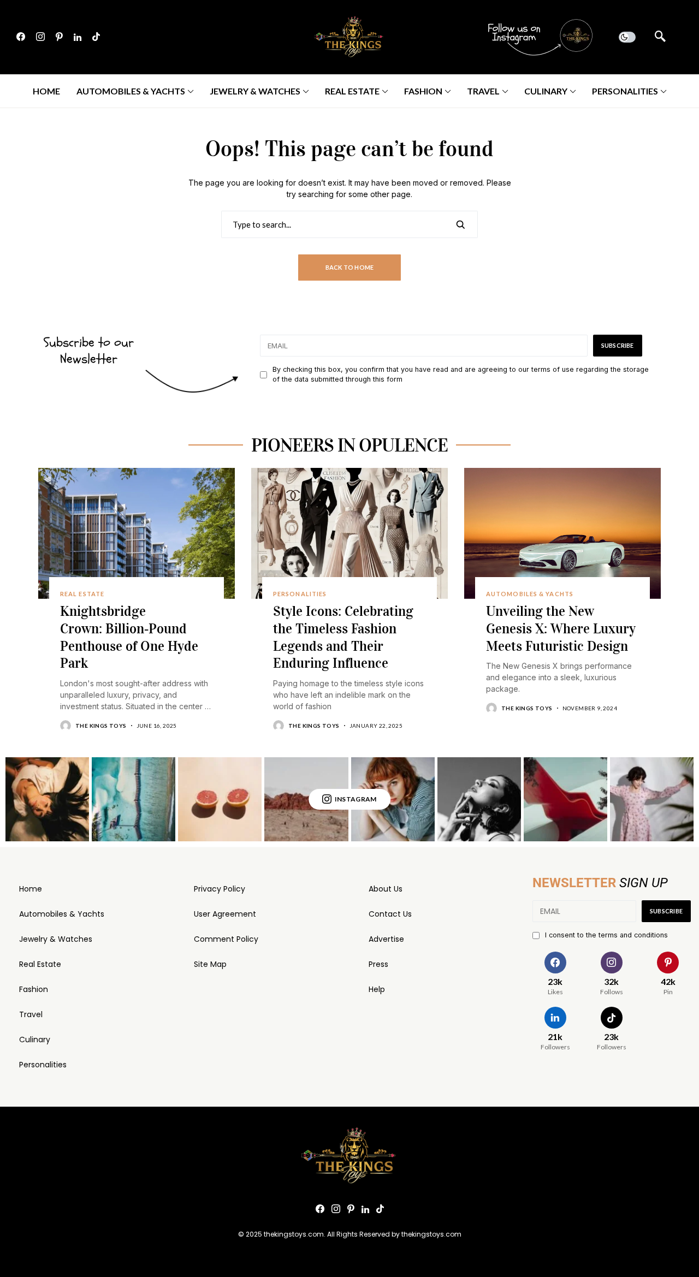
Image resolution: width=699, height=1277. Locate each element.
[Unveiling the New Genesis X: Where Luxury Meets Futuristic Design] (562, 533)
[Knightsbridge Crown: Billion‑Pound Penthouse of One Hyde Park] (136, 533)
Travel (31, 1014)
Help (377, 989)
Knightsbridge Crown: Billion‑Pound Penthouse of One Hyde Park (129, 637)
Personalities (43, 1064)
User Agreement (225, 913)
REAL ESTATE (82, 594)
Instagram (356, 799)
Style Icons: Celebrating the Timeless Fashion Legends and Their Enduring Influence (343, 637)
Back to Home (349, 267)
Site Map (210, 964)
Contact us (390, 913)
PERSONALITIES (300, 594)
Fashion (33, 989)
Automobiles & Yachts (61, 913)
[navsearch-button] (660, 37)
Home (30, 888)
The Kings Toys (101, 725)
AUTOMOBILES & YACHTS (529, 594)
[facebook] (20, 37)
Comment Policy (226, 939)
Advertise (386, 939)
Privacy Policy (219, 888)
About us (385, 888)
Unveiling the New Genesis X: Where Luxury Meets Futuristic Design (561, 629)
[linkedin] (77, 37)
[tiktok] (96, 37)
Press (378, 964)
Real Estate (40, 964)
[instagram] (40, 37)
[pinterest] (59, 37)
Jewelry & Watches (55, 939)
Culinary (34, 1039)
